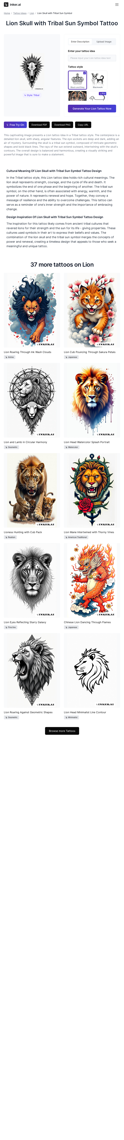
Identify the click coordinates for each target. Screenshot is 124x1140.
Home (7, 13)
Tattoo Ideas (19, 13)
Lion (32, 13)
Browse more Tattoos (62, 731)
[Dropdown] (117, 4)
